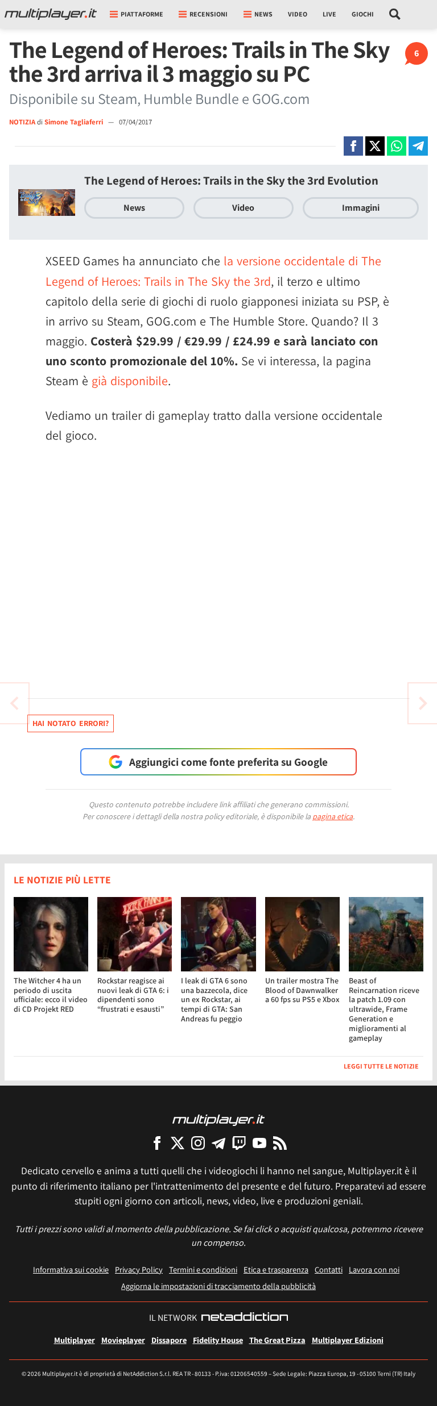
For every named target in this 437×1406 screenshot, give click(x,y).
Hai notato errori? (70, 723)
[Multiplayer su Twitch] (239, 1143)
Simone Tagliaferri (74, 122)
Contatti (329, 1269)
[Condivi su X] (375, 146)
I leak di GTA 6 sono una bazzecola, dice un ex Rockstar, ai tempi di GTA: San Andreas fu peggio (214, 999)
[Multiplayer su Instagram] (198, 1143)
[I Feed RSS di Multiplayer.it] (280, 1143)
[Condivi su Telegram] (418, 146)
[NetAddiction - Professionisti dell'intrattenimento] (244, 1318)
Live (329, 14)
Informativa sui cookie (71, 1269)
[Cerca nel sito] (395, 14)
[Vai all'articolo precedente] (423, 703)
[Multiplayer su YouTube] (259, 1143)
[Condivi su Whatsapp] (396, 146)
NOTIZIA (22, 122)
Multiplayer (74, 1339)
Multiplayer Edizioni (348, 1339)
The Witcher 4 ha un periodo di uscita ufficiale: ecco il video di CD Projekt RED (51, 994)
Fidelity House (218, 1339)
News (134, 208)
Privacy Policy (139, 1269)
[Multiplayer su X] (177, 1143)
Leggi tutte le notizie (381, 1066)
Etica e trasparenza (276, 1269)
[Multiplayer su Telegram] (218, 1143)
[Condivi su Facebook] (353, 146)
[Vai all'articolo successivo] (14, 703)
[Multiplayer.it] (51, 14)
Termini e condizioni (203, 1269)
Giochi (363, 14)
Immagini (361, 208)
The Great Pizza (277, 1339)
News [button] (263, 14)
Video (297, 14)
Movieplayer (123, 1339)
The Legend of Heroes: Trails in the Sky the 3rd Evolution (231, 180)
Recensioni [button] (208, 14)
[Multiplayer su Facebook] (157, 1143)
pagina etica (332, 816)
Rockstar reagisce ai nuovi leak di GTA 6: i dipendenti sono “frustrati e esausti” (133, 994)
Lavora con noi (374, 1269)
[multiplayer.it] (218, 1119)
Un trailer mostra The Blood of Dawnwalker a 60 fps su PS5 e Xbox (302, 990)
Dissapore (169, 1339)
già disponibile (130, 381)
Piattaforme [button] (142, 14)
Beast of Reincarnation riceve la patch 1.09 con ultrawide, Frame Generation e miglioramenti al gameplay (384, 1009)
